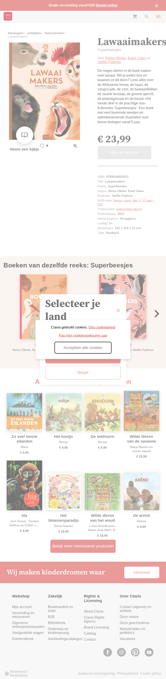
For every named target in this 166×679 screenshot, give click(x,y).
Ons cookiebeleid (101, 327)
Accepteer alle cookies (83, 348)
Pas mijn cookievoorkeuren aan (83, 335)
